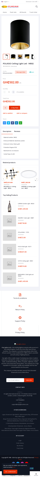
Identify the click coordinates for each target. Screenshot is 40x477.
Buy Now (15, 108)
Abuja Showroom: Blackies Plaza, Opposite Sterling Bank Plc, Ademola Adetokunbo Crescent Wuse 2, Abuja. (20, 420)
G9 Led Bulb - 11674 (23, 232)
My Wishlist (20, 445)
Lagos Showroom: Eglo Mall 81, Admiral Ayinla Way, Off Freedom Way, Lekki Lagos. (20, 415)
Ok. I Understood (10, 472)
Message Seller (21, 72)
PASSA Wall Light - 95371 (24, 246)
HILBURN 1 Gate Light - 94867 (26, 218)
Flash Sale (13, 12)
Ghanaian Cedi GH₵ (31, 1)
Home (5, 12)
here (14, 467)
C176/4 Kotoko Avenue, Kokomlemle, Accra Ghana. (20, 423)
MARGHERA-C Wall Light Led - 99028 (26, 275)
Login (20, 440)
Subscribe (29, 380)
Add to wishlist (8, 113)
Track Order (33, 12)
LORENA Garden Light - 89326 (26, 203)
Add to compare (22, 113)
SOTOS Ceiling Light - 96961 (25, 261)
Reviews (17, 131)
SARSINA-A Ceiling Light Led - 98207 (28, 187)
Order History (20, 443)
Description (7, 131)
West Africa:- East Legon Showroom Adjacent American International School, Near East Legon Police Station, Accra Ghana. (20, 429)
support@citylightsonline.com (20, 404)
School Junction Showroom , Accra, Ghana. (20, 426)
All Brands (23, 12)
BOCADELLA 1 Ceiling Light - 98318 (10, 187)
